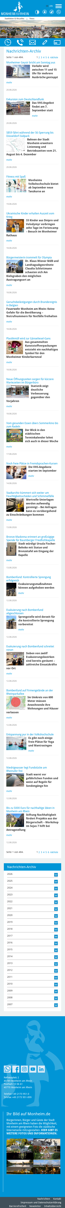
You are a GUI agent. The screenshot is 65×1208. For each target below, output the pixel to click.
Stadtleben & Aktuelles (14, 18)
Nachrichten (43, 1198)
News (32, 18)
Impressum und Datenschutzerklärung (41, 1202)
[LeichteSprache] (45, 12)
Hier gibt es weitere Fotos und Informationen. (32, 1132)
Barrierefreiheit (17, 1206)
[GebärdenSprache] (52, 12)
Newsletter (35, 1206)
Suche (59, 12)
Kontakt (57, 1198)
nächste (54, 57)
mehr (9, 82)
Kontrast (38, 12)
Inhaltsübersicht (52, 1206)
